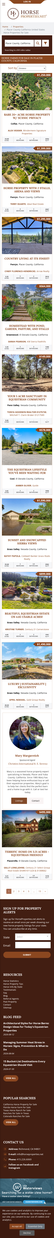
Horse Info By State (12, 986)
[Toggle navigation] (3, 4)
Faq (5, 992)
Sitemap (7, 1007)
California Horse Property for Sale (20, 1104)
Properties (18, 26)
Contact (35, 800)
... (34, 891)
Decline (27, 1232)
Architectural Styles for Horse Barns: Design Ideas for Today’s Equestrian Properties (26, 1026)
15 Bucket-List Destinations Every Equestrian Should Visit (24, 1063)
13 (40, 891)
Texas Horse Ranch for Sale (17, 1110)
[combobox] (33, 936)
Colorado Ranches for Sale (16, 1116)
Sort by (12, 68)
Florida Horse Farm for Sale (17, 1107)
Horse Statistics (11, 980)
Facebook (28, 1164)
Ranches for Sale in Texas (16, 1113)
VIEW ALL (11, 1078)
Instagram (14, 1167)
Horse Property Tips (13, 983)
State (6, 937)
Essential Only (35, 1226)
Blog (5, 995)
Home (5, 26)
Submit (27, 954)
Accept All (17, 1226)
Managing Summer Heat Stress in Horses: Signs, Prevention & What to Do (25, 1046)
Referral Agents (11, 998)
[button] (27, 59)
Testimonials (9, 989)
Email (6, 945)
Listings (19, 800)
